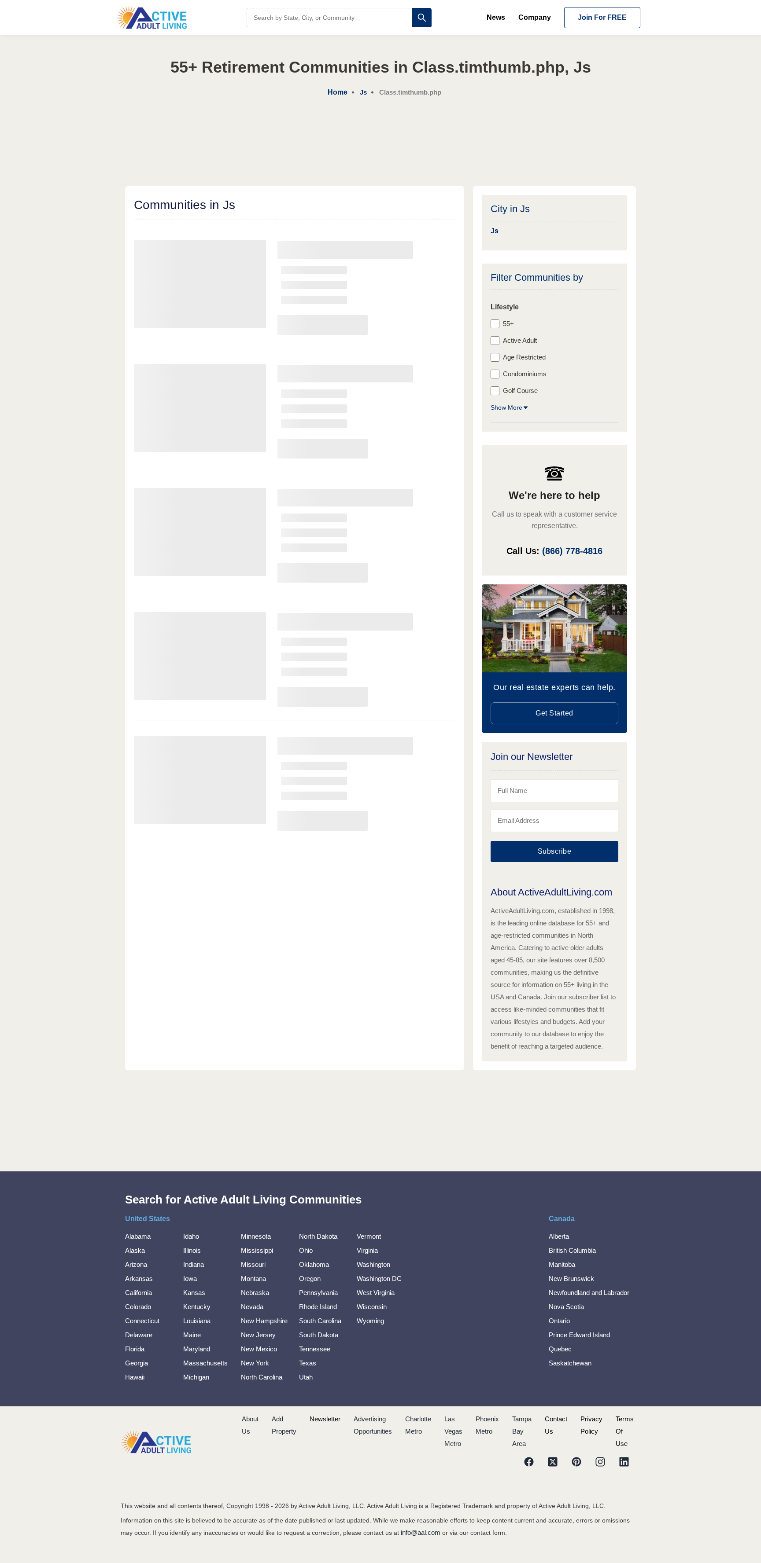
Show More (506, 407)
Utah (306, 1377)
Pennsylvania (318, 1292)
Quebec (560, 1349)
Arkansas (139, 1278)
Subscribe (555, 851)
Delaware (138, 1335)
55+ (508, 323)
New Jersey (258, 1335)
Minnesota (256, 1236)
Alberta (559, 1236)
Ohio (306, 1250)
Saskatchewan (570, 1363)
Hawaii (134, 1377)
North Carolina (261, 1377)
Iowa (190, 1278)
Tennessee (314, 1349)
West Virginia (376, 1292)
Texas (307, 1363)
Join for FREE (602, 17)
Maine (192, 1335)
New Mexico (259, 1349)
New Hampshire (264, 1321)
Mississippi (257, 1250)
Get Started (554, 713)
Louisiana (197, 1321)
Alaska (135, 1250)
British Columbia (572, 1250)
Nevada (252, 1306)
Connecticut (142, 1321)
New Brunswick (571, 1278)
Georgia (136, 1363)
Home (337, 92)
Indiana (193, 1264)
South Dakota (318, 1335)
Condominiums (525, 374)
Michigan (196, 1377)
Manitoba (562, 1264)
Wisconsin (372, 1306)
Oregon (310, 1278)
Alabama (138, 1236)
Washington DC (379, 1278)
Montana (253, 1278)
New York (255, 1363)
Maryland (196, 1349)
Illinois (192, 1250)
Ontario (559, 1321)
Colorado (138, 1306)
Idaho (191, 1236)
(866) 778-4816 (572, 551)
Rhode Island (318, 1306)
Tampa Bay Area (522, 1431)
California (138, 1292)
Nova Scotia (566, 1306)
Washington (373, 1264)
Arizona (136, 1264)
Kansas (194, 1292)
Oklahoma (314, 1264)
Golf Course (520, 390)
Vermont (369, 1236)
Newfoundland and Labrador (589, 1292)
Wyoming (370, 1321)
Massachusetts (205, 1363)
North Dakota (318, 1236)
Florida (134, 1349)
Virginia (367, 1250)
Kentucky (197, 1306)
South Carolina (320, 1321)
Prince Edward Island (579, 1335)
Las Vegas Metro (453, 1431)
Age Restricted (524, 357)
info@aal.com (420, 1532)
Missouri (253, 1264)
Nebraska (255, 1292)
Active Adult (520, 340)
